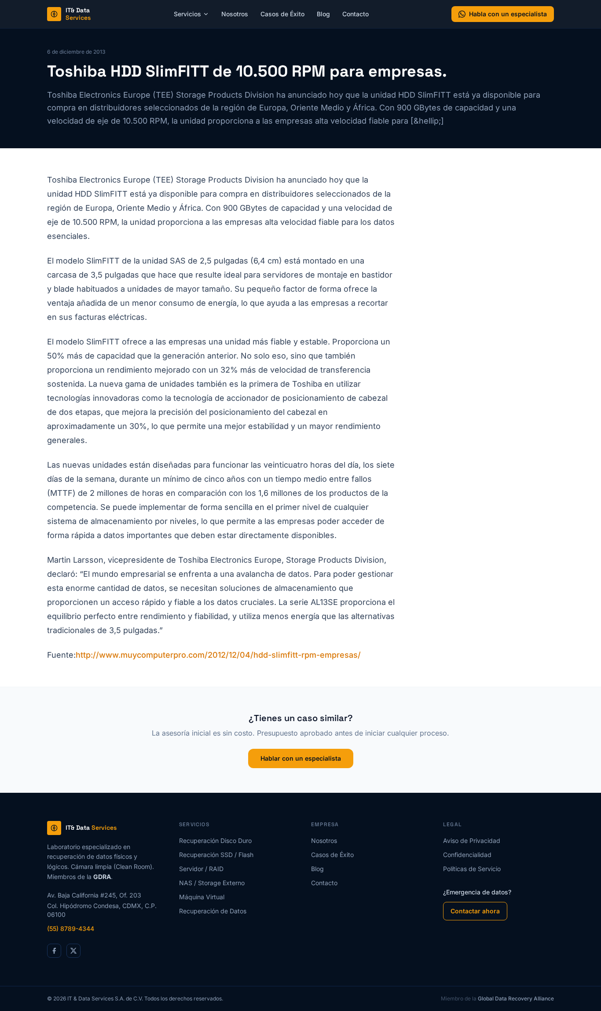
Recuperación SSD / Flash (216, 854)
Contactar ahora (475, 911)
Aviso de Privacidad (471, 840)
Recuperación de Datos (212, 911)
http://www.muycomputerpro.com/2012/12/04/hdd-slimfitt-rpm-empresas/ (218, 654)
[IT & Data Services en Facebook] (54, 951)
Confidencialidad (467, 854)
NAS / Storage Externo (212, 882)
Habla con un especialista (508, 14)
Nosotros (234, 14)
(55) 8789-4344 (70, 928)
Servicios (187, 14)
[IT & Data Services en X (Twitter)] (73, 951)
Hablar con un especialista (300, 758)
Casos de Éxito (282, 14)
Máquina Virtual (201, 897)
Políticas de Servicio (472, 868)
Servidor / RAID (201, 868)
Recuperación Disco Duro (215, 840)
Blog (323, 14)
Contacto (355, 14)
